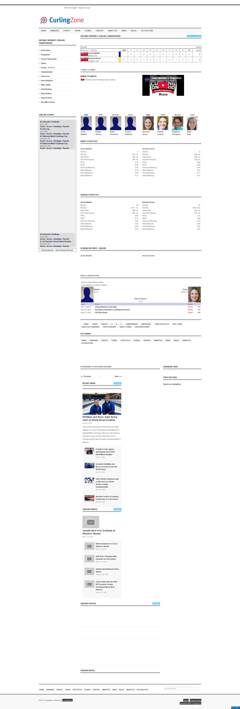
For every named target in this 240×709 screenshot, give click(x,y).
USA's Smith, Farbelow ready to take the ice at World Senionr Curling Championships (107, 483)
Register (82, 8)
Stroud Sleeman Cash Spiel (106, 307)
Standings (57, 126)
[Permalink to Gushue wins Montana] (89, 571)
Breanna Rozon (94, 58)
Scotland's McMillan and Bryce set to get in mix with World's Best (106, 467)
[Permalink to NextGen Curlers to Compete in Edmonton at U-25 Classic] (89, 498)
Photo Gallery (46, 93)
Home (43, 30)
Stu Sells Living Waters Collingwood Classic (112, 309)
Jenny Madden (94, 53)
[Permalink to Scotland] (89, 465)
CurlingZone (67, 700)
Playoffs (66, 126)
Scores (88, 30)
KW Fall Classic (101, 312)
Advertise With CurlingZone (190, 703)
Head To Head (46, 97)
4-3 (199, 309)
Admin (198, 47)
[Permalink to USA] (89, 480)
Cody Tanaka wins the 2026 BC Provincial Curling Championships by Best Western (106, 585)
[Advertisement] (57, 191)
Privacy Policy (195, 700)
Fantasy (100, 30)
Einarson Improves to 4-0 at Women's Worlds (107, 545)
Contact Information (49, 59)
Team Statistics (47, 80)
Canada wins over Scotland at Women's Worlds (98, 532)
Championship (46, 72)
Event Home (46, 50)
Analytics (112, 30)
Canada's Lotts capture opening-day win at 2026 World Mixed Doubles (105, 452)
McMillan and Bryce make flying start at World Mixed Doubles (99, 418)
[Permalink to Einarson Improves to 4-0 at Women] (89, 545)
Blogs (134, 30)
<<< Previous (86, 376)
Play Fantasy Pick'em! (64, 250)
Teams (77, 30)
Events (66, 30)
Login (88, 8)
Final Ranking (46, 89)
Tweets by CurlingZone (172, 384)
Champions (45, 54)
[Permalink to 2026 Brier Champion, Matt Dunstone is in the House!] (89, 558)
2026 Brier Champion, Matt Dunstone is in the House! (106, 557)
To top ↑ (235, 708)
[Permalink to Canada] (89, 450)
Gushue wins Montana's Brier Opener (107, 570)
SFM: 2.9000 (46, 85)
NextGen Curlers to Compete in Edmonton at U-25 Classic (107, 497)
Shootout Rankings (90, 327)
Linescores (45, 76)
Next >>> (118, 376)
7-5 (199, 307)
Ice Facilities (147, 30)
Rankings (54, 30)
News (124, 30)
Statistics (125, 340)
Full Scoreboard (47, 250)
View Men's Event (48, 102)
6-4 (199, 312)
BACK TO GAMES (88, 70)
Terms (186, 700)
